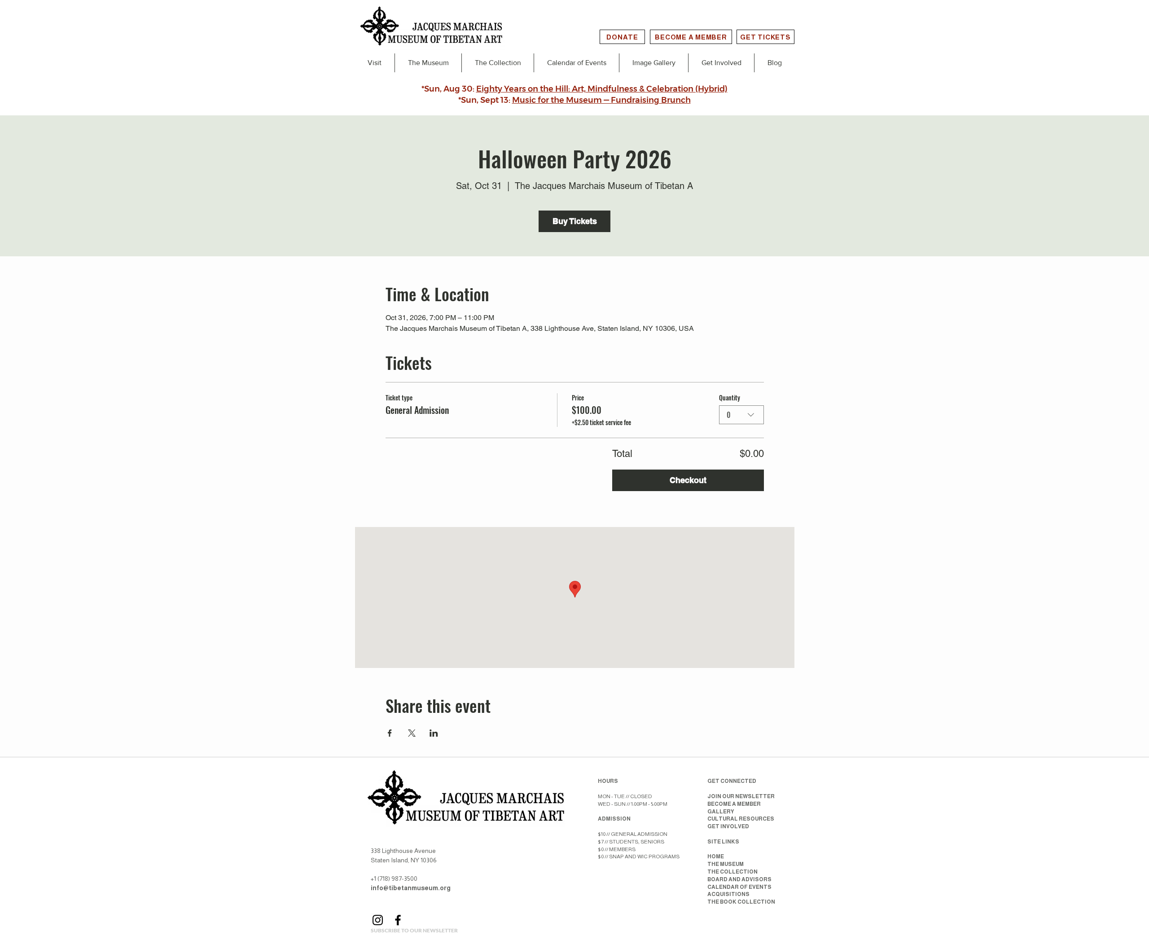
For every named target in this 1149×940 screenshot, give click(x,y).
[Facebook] (398, 920)
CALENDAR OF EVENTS (739, 887)
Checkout (688, 480)
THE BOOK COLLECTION (741, 902)
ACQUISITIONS (728, 894)
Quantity (729, 397)
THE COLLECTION (732, 872)
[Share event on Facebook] (390, 733)
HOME (715, 856)
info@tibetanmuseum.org (411, 888)
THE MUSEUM (725, 864)
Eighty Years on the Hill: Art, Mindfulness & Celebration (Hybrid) (602, 89)
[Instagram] (378, 920)
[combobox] (741, 414)
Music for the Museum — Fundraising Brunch (601, 100)
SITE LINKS (723, 842)
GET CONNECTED (731, 781)
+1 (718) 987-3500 (394, 878)
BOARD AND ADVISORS (739, 879)
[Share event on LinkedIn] (434, 733)
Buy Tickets (575, 221)
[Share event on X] (412, 733)
